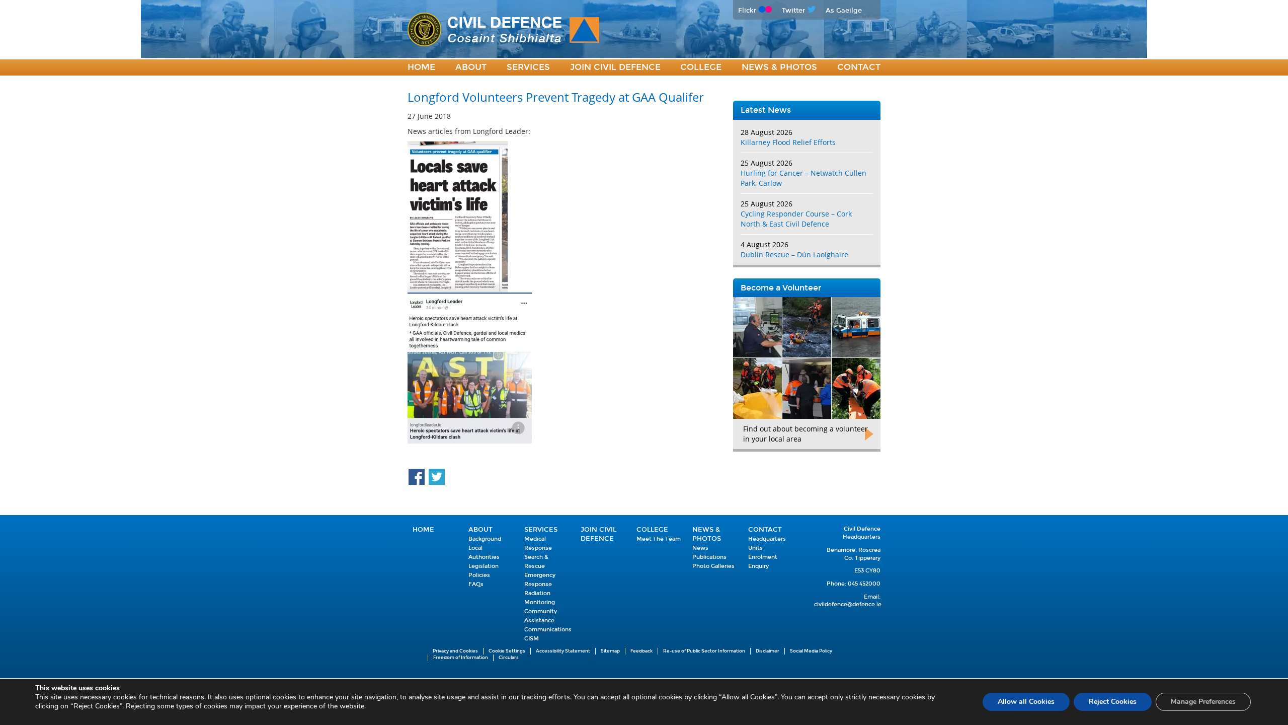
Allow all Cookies (1026, 701)
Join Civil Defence (615, 67)
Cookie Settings (507, 651)
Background (484, 539)
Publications (709, 557)
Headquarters (767, 539)
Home (421, 67)
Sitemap (610, 651)
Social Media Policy (811, 651)
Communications (548, 629)
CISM (531, 638)
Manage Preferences (1203, 701)
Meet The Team (658, 539)
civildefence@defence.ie (847, 604)
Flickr (747, 10)
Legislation (483, 566)
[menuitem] (421, 67)
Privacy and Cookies (455, 651)
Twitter (793, 10)
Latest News (766, 110)
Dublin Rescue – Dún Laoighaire (794, 254)
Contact (858, 67)
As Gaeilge (844, 10)
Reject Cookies (1113, 701)
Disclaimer (767, 651)
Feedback (641, 651)
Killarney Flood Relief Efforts (788, 142)
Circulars (509, 657)
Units (755, 548)
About (471, 67)
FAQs (476, 584)
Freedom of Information (460, 657)
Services (528, 67)
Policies (479, 575)
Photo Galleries (713, 566)
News (700, 548)
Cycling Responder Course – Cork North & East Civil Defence (796, 219)
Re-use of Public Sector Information (704, 651)
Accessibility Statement (563, 651)
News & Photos (779, 67)
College (700, 67)
